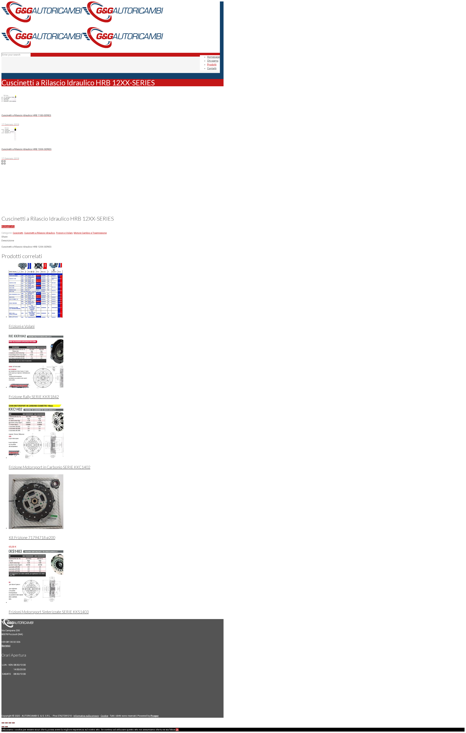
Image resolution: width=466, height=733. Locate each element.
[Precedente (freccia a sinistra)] (2, 726)
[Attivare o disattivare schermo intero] (9, 722)
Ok (177, 729)
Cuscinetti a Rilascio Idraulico (39, 233)
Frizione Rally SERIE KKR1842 (34, 396)
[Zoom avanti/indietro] (13, 722)
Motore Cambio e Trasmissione (90, 233)
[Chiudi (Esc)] (2, 722)
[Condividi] (6, 722)
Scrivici (5, 645)
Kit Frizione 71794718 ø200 (32, 537)
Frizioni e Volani (64, 233)
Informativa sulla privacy (86, 715)
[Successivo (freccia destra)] (6, 726)
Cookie (104, 715)
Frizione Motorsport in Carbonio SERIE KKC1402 (49, 467)
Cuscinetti (18, 233)
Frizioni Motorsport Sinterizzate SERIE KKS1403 (49, 611)
